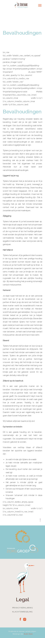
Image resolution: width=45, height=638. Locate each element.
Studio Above (28, 634)
